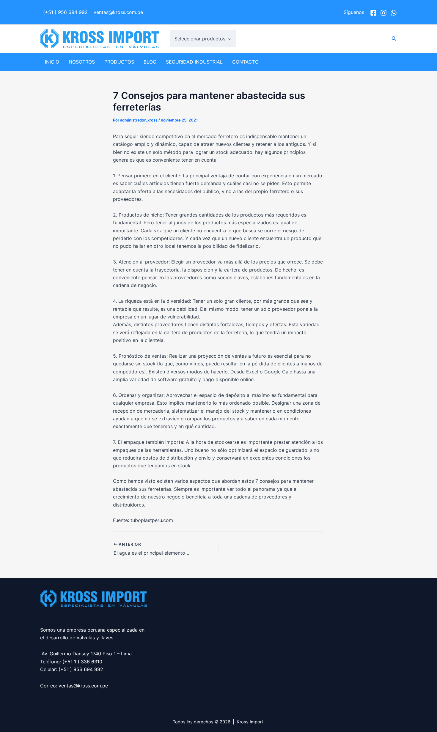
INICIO (52, 62)
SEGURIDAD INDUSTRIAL (194, 62)
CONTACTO (245, 62)
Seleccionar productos (200, 39)
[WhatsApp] (393, 13)
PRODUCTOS (119, 62)
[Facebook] (373, 13)
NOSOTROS (82, 62)
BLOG (150, 62)
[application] (228, 38)
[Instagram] (383, 13)
